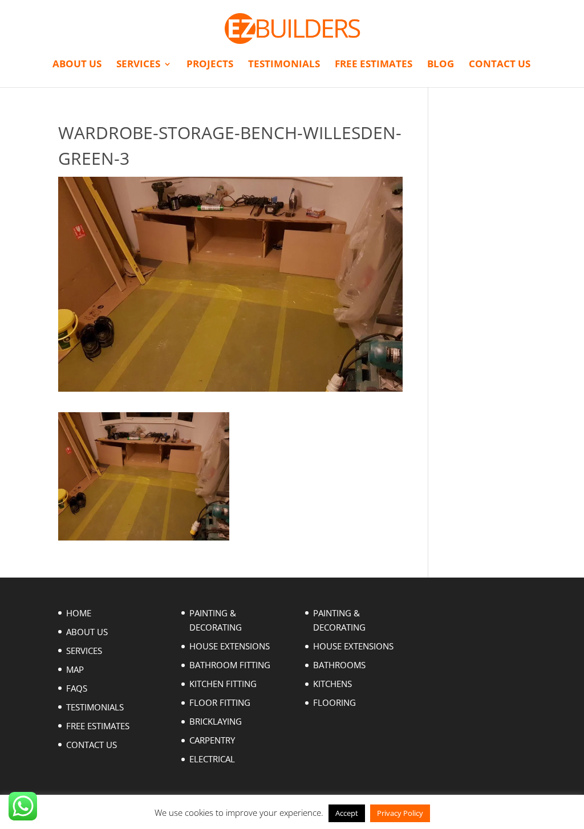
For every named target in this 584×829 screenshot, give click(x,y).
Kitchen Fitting (223, 683)
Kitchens (332, 683)
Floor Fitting (219, 702)
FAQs (76, 688)
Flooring (334, 702)
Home (78, 613)
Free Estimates (373, 65)
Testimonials (284, 65)
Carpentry (212, 740)
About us (77, 65)
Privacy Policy (400, 813)
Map (75, 669)
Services (138, 65)
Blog (440, 65)
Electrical (212, 759)
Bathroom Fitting (229, 664)
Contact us (499, 65)
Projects (209, 65)
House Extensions (229, 646)
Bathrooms (339, 664)
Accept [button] (346, 813)
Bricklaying (215, 721)
